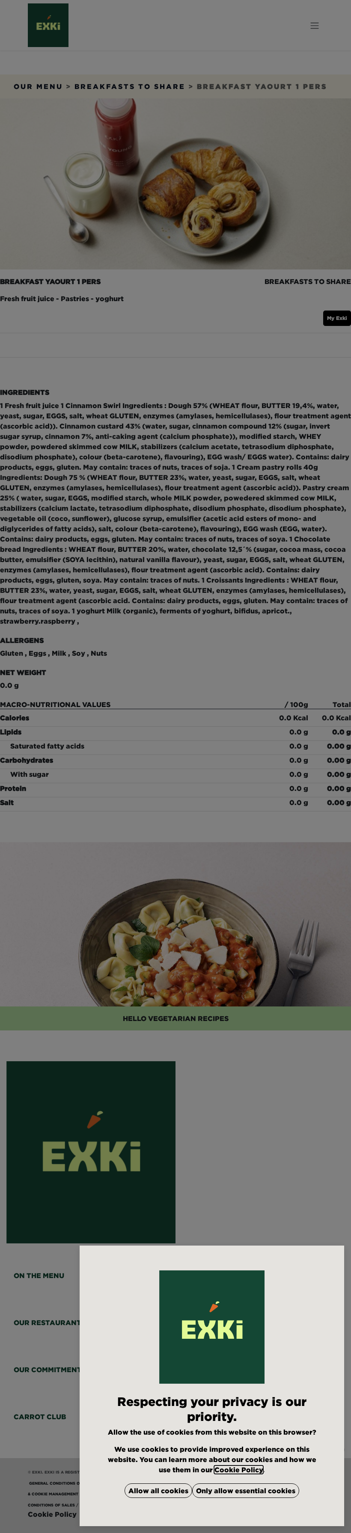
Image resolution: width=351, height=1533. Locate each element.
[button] (158, 1490)
